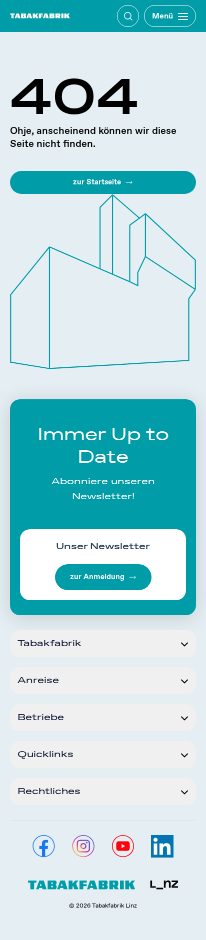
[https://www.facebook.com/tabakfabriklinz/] (43, 846)
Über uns (27, 52)
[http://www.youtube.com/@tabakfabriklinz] (123, 846)
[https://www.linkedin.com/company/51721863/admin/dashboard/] (162, 846)
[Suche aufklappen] (128, 16)
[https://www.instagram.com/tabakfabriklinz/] (83, 846)
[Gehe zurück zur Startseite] (40, 16)
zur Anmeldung (97, 577)
